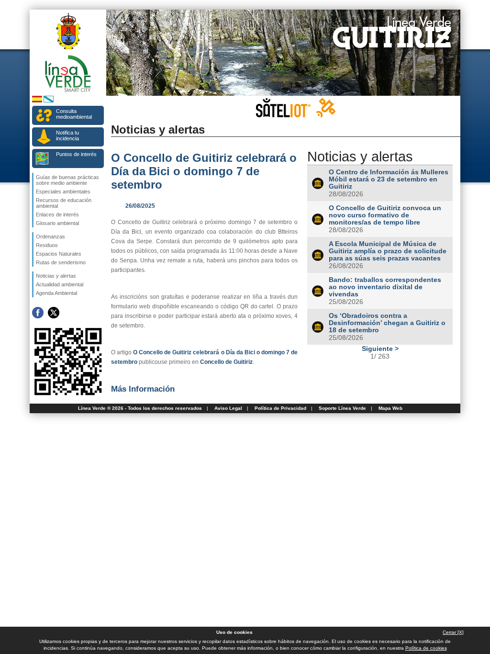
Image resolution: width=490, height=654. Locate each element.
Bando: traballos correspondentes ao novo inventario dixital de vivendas (385, 287)
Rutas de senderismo (61, 262)
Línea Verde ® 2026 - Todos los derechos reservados (140, 408)
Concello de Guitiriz (226, 362)
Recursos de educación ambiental (63, 203)
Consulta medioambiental (74, 114)
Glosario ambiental (57, 223)
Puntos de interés (76, 154)
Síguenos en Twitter (53, 312)
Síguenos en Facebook (38, 312)
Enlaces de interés (57, 214)
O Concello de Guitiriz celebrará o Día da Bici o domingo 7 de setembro (204, 171)
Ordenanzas (50, 236)
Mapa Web (390, 408)
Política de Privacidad (280, 408)
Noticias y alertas (56, 276)
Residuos (47, 245)
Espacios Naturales (58, 254)
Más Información (143, 389)
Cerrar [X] (453, 632)
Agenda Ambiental (56, 293)
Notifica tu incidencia (67, 135)
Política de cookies (426, 648)
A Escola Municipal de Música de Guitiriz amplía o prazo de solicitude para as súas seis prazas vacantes (387, 251)
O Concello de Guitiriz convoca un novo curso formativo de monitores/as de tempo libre (385, 215)
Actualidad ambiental (59, 284)
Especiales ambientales (63, 191)
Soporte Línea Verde (342, 408)
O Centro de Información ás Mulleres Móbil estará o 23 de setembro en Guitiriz (388, 179)
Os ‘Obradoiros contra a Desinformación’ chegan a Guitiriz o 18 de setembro (387, 323)
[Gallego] (49, 100)
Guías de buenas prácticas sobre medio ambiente (67, 180)
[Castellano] (37, 100)
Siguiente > (380, 348)
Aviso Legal (228, 408)
